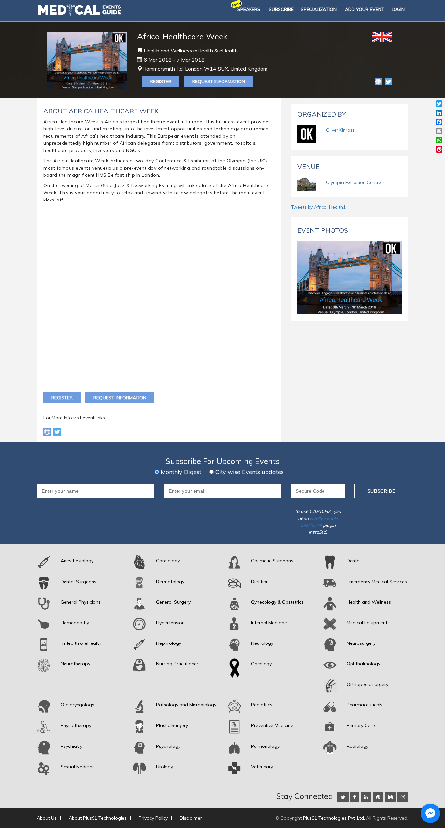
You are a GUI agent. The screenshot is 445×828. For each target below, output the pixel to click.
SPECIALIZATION (319, 9)
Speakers (248, 9)
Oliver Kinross (340, 130)
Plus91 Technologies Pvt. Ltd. (334, 818)
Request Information (218, 81)
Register (160, 81)
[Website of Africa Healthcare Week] (379, 81)
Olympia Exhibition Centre (353, 182)
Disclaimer (191, 818)
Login (398, 9)
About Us (47, 818)
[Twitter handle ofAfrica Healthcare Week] (57, 431)
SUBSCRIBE (281, 9)
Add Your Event (364, 9)
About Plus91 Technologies (98, 818)
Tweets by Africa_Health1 (318, 207)
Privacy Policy (153, 818)
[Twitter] (388, 81)
